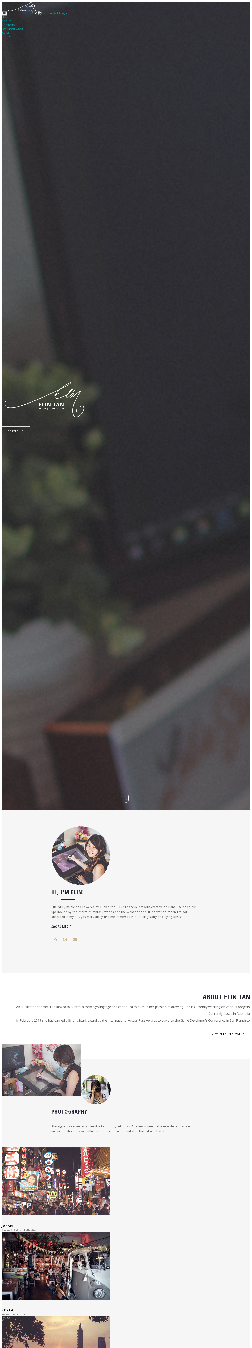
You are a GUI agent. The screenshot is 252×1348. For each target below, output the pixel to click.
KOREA (8, 1310)
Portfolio (8, 25)
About (6, 21)
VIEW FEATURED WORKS (228, 1034)
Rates (6, 32)
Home (6, 17)
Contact (7, 36)
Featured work (12, 29)
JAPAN (7, 1226)
